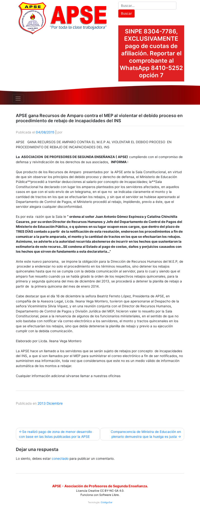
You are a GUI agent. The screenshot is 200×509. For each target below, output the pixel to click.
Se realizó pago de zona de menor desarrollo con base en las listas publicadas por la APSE (55, 434)
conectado (60, 458)
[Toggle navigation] (18, 98)
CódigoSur (106, 502)
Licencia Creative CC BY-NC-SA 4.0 (99, 490)
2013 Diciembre (50, 403)
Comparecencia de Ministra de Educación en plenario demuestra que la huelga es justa (146, 434)
